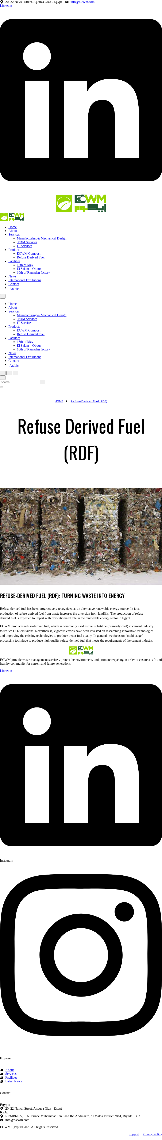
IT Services (24, 246)
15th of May (25, 265)
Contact (13, 284)
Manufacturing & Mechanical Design (41, 238)
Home (12, 227)
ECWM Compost (28, 253)
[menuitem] (85, 289)
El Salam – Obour (29, 268)
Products (14, 250)
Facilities (14, 261)
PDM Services (27, 242)
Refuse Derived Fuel (31, 257)
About (12, 231)
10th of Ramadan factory (33, 272)
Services (14, 234)
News (12, 276)
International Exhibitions (24, 280)
